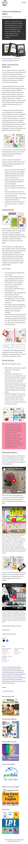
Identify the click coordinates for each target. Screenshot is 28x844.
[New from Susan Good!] (10, 699)
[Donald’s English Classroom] (10, 744)
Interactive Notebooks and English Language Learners (13, 427)
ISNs (24, 677)
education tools (11, 674)
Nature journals (6, 86)
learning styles (18, 679)
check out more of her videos (16, 462)
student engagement (7, 681)
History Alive (16, 676)
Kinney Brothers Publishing (14, 667)
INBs (20, 676)
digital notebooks (11, 672)
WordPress (15, 841)
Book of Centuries (11, 100)
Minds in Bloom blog (7, 166)
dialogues (7, 390)
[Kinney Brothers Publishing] (10, 722)
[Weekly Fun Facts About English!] (10, 789)
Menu (24, 2)
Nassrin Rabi (12, 456)
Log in (19, 841)
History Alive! (7, 110)
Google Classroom (19, 547)
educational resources (7, 676)
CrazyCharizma (18, 495)
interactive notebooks (17, 677)
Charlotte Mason (15, 88)
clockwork (12, 390)
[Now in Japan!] (10, 812)
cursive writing (22, 390)
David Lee (4, 574)
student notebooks (16, 681)
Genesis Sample (15, 839)
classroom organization (14, 670)
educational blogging (20, 674)
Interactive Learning (7, 677)
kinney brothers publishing (8, 679)
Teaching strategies (10, 683)
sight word (11, 386)
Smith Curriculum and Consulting (11, 164)
